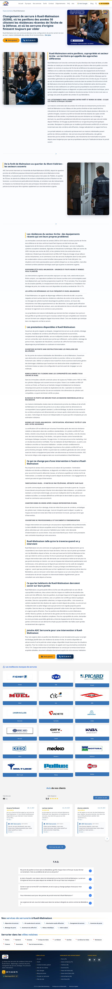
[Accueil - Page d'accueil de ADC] (5, 3)
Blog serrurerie (41, 973)
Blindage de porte (10, 927)
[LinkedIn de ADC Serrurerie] (99, 960)
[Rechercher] (96, 3)
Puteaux (7, 944)
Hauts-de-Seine (8, 11)
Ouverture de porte (96, 923)
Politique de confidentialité (59, 986)
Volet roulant (64, 927)
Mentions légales (73, 986)
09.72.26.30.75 (30, 40)
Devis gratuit (48, 656)
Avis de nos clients (42, 967)
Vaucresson (19, 944)
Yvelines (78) (64, 965)
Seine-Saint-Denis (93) (67, 973)
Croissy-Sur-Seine (43, 940)
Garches (69, 940)
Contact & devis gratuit (44, 965)
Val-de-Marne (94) (66, 976)
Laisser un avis (102, 798)
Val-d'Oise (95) (65, 979)
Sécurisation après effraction (55, 923)
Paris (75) (63, 959)
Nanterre (18, 940)
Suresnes (29, 940)
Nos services (37, 3)
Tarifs (45, 3)
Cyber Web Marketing (43, 986)
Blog (91, 3)
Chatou (7, 940)
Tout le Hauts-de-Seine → (36, 944)
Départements (60, 3)
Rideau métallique (48, 927)
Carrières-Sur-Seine (83, 940)
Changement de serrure (77, 923)
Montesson (98, 940)
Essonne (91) (65, 967)
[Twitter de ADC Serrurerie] (94, 960)
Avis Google (83, 3)
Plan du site (40, 979)
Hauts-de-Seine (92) (67, 970)
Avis (73, 3)
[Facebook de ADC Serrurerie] (90, 960)
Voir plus (48, 35)
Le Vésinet (58, 940)
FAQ (68, 3)
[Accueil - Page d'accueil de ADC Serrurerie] (5, 957)
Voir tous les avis (54, 847)
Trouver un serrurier (43, 976)
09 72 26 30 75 (105, 3)
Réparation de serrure (11, 923)
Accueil (20, 3)
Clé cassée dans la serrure (32, 923)
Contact (51, 3)
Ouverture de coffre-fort (29, 927)
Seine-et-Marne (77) (67, 962)
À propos (28, 3)
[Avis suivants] (107, 838)
